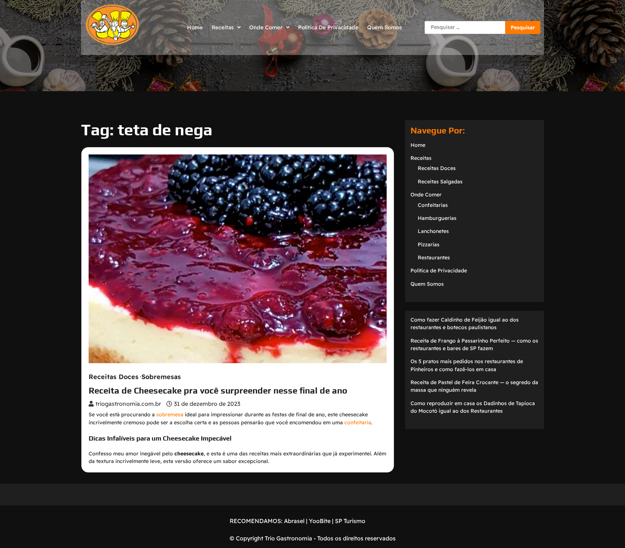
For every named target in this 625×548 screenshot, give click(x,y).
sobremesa (169, 414)
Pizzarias (428, 244)
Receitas (223, 27)
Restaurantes (434, 257)
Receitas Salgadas (440, 181)
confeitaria (357, 422)
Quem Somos (384, 27)
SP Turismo (350, 520)
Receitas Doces (114, 377)
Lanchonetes (433, 231)
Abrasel (294, 520)
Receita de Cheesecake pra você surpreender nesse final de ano (218, 390)
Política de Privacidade (328, 27)
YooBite (320, 520)
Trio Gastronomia (287, 538)
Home (195, 27)
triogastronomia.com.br (128, 403)
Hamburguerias (437, 218)
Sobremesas (161, 377)
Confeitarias (433, 205)
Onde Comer (265, 27)
